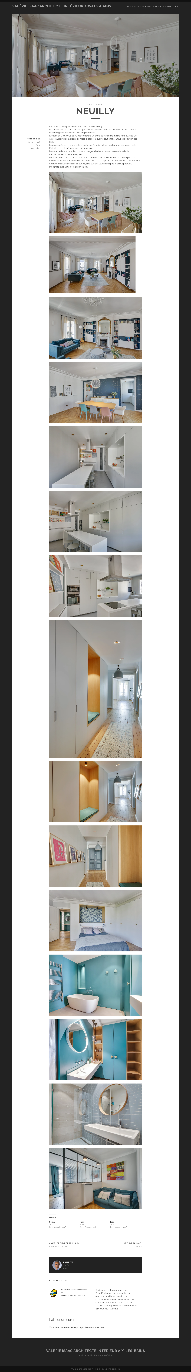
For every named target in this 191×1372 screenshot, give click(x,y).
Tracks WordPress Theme (84, 1369)
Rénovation (35, 148)
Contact (147, 6)
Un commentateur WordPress (74, 1290)
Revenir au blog (58, 1246)
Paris (82, 1222)
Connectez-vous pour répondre (73, 1295)
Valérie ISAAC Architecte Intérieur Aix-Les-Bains (61, 6)
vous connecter (68, 1327)
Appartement (95, 104)
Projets (159, 6)
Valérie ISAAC (67, 1266)
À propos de (133, 6)
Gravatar (114, 1309)
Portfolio (173, 6)
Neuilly (52, 1222)
